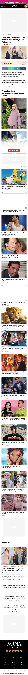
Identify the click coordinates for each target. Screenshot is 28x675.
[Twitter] (13, 651)
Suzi (2, 572)
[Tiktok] (15, 651)
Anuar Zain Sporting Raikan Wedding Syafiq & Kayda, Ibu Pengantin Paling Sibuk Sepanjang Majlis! (14, 607)
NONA (2, 34)
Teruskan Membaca (14, 150)
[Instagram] (10, 651)
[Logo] (14, 644)
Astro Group (24, 673)
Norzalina (11, 600)
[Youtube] (18, 651)
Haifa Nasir (5, 44)
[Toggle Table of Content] (22, 63)
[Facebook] (7, 651)
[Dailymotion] (21, 651)
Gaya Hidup (8, 34)
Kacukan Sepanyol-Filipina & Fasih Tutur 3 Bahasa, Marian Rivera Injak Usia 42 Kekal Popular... (14, 587)
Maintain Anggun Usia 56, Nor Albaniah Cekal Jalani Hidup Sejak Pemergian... (12, 569)
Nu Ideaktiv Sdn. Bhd (13, 673)
